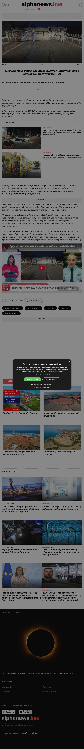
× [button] (69, 361)
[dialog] (42, 374)
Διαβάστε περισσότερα (55, 371)
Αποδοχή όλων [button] (32, 379)
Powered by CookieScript (42, 387)
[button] (42, 375)
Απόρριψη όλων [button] (51, 379)
